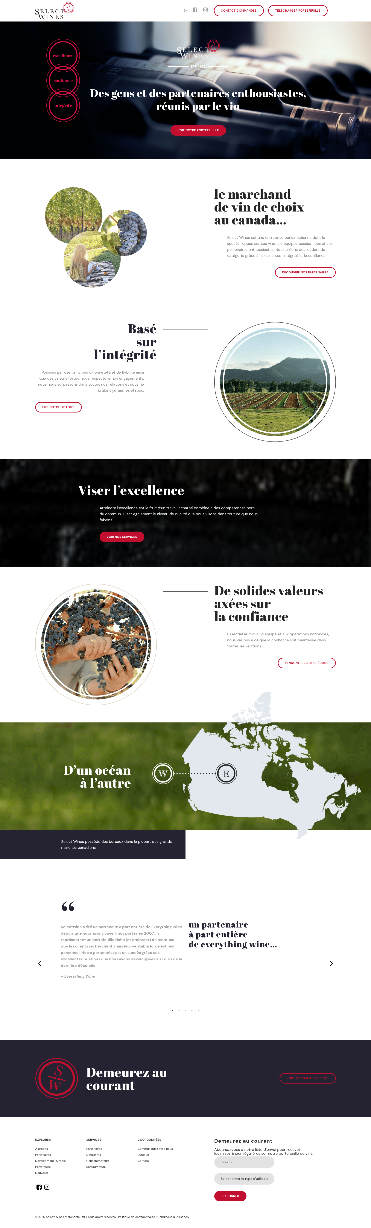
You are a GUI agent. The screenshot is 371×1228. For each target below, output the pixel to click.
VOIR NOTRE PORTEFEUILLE (198, 130)
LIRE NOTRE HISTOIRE (58, 407)
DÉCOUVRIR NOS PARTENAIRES (305, 272)
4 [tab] (192, 1011)
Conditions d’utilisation (173, 1217)
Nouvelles (42, 1173)
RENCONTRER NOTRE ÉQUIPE (307, 663)
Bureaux (143, 1155)
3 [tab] (185, 1011)
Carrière (143, 1161)
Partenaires (43, 1155)
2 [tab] (179, 1011)
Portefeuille (43, 1167)
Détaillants (93, 1155)
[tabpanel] (185, 963)
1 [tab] (172, 1011)
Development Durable (50, 1161)
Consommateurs (97, 1161)
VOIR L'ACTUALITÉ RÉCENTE (308, 1078)
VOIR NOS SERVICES (122, 537)
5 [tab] (198, 1011)
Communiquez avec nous (155, 1149)
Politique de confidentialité (136, 1217)
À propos (41, 1149)
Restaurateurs (96, 1167)
